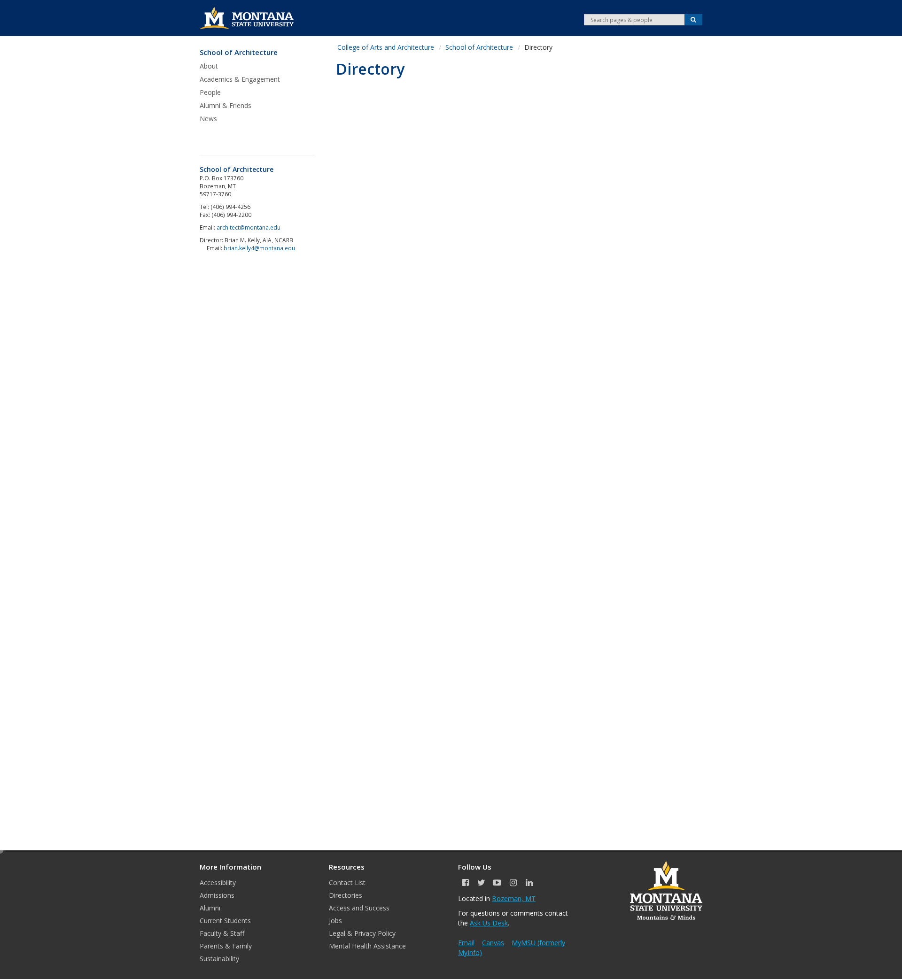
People (210, 92)
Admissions (217, 895)
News (208, 118)
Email (466, 942)
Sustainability (219, 958)
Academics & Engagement (240, 79)
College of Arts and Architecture (385, 47)
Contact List (347, 882)
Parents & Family (226, 945)
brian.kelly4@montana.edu (259, 248)
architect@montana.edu (248, 227)
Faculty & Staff (222, 933)
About (209, 66)
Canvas (493, 942)
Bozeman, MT (514, 898)
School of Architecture (239, 52)
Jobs (335, 920)
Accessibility (218, 882)
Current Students (225, 920)
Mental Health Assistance (367, 945)
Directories (345, 895)
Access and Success (359, 907)
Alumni (210, 907)
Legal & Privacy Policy (362, 933)
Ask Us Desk (489, 922)
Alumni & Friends (225, 105)
